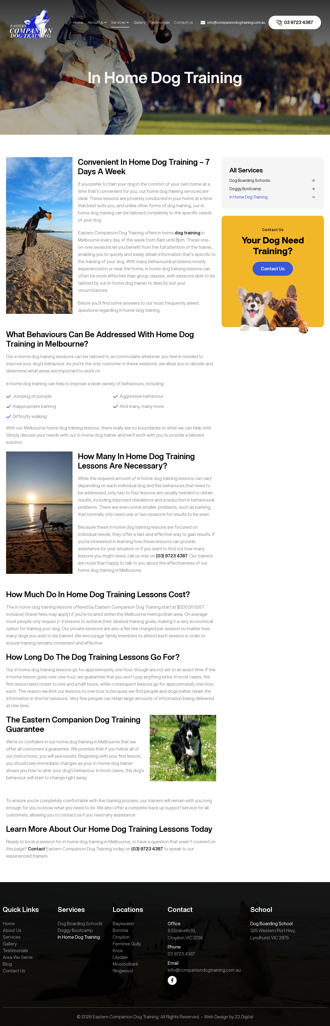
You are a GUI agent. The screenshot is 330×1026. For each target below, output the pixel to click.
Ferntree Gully (127, 943)
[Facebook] (172, 980)
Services (118, 22)
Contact (36, 848)
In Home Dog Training (248, 197)
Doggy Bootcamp (245, 189)
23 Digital (244, 1016)
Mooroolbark (125, 964)
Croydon (121, 937)
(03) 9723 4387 (172, 555)
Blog (7, 964)
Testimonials (159, 22)
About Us (95, 22)
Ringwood (123, 970)
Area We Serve (18, 957)
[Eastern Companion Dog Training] (31, 22)
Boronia (120, 930)
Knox (118, 950)
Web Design (216, 1016)
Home (78, 22)
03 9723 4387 (181, 953)
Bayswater (123, 923)
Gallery (139, 22)
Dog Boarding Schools (249, 180)
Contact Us (183, 22)
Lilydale (120, 957)
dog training (187, 232)
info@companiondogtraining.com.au (204, 970)
